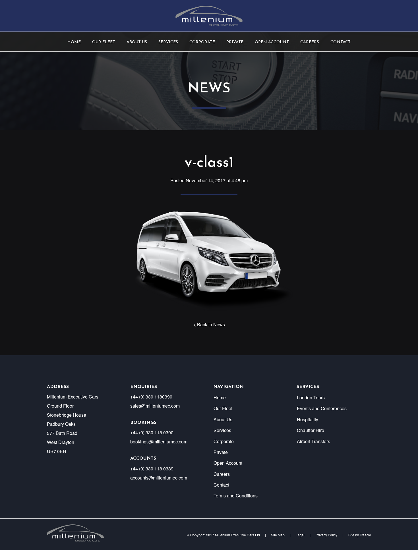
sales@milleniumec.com (155, 405)
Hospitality (307, 419)
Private (234, 42)
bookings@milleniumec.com (158, 441)
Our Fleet (103, 42)
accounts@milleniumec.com (158, 477)
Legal (300, 534)
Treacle (365, 534)
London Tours (311, 397)
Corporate (202, 42)
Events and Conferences (322, 408)
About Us (137, 42)
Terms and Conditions (236, 495)
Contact (340, 42)
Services (168, 42)
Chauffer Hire (310, 430)
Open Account (272, 42)
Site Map (278, 534)
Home (74, 42)
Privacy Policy (326, 534)
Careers (309, 42)
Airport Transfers (313, 441)
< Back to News (209, 324)
